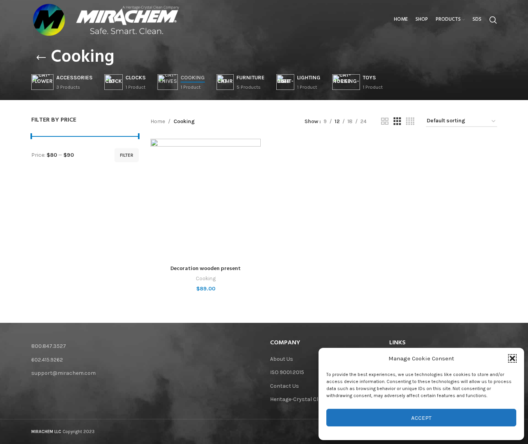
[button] (512, 358)
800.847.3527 (48, 346)
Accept (421, 417)
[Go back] (41, 58)
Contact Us (284, 386)
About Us (281, 359)
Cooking (206, 278)
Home (157, 121)
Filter (126, 155)
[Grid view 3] (397, 121)
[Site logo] (49, 19)
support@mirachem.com (63, 373)
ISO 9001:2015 (287, 372)
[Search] (493, 20)
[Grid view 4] (410, 121)
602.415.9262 (47, 359)
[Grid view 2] (384, 121)
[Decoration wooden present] (205, 200)
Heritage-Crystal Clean (299, 399)
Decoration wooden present (205, 268)
